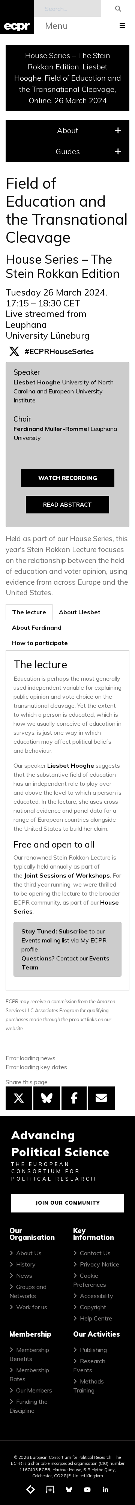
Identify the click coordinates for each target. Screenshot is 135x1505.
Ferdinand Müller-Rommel (51, 428)
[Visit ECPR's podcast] (50, 1490)
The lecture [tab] (29, 612)
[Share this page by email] (101, 1098)
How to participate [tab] (40, 643)
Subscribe (73, 931)
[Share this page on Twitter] (19, 1098)
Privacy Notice (99, 1264)
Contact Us (95, 1253)
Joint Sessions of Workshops (67, 875)
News (24, 1275)
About (67, 130)
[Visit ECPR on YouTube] (87, 1489)
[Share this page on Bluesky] (46, 1098)
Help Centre (96, 1318)
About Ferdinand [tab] (37, 627)
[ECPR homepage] (17, 17)
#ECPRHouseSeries (59, 351)
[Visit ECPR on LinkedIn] (105, 1489)
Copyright (93, 1307)
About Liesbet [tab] (79, 612)
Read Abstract (67, 504)
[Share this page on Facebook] (74, 1098)
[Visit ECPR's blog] (30, 1490)
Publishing (93, 1349)
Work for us (31, 1307)
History (26, 1264)
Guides (68, 151)
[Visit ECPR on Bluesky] (69, 1489)
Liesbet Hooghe (37, 382)
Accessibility (96, 1295)
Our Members (34, 1390)
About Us (29, 1253)
